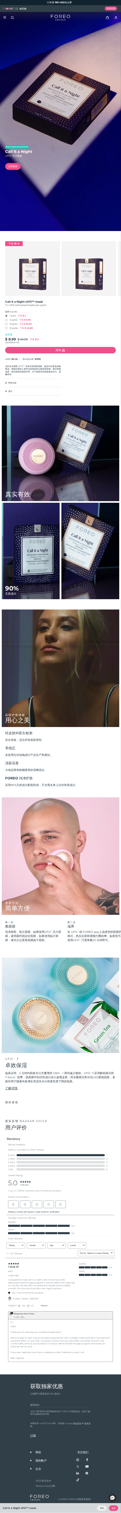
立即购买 (13, 166)
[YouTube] (87, 1466)
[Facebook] (87, 1460)
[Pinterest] (87, 1473)
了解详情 (11, 1088)
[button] (112, 1498)
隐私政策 (77, 1423)
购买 (113, 1508)
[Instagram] (77, 1460)
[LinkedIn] (77, 1473)
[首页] (60, 17)
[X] (77, 1466)
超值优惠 (111, 8)
